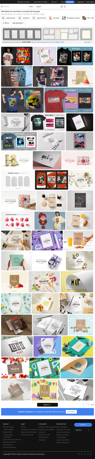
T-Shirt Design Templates (8, 436)
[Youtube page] (88, 454)
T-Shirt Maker (61, 437)
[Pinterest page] (85, 454)
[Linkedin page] (91, 454)
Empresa (42, 432)
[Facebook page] (82, 454)
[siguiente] (88, 405)
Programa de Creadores (47, 427)
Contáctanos (43, 437)
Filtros (7, 23)
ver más (87, 42)
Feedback (42, 440)
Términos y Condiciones (29, 429)
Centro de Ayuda (27, 435)
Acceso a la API (44, 435)
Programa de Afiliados (47, 429)
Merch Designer (62, 427)
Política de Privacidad (28, 432)
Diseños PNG (7, 432)
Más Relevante (18, 23)
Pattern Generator (63, 442)
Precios (23, 427)
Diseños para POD (9, 442)
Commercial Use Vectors (12, 439)
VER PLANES (71, 412)
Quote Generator (62, 440)
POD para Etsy (8, 445)
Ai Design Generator (63, 429)
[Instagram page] (78, 454)
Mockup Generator (63, 432)
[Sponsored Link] (22, 34)
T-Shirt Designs (8, 429)
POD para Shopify (9, 447)
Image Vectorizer (62, 435)
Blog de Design (8, 427)
